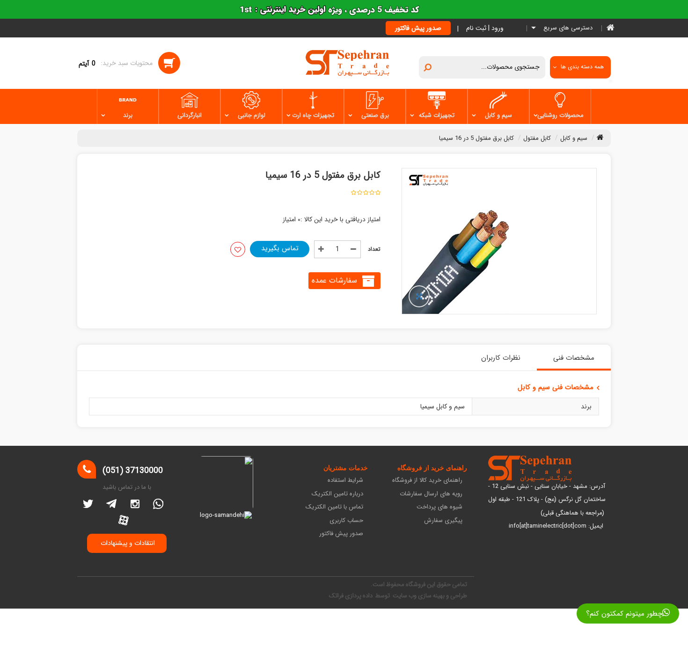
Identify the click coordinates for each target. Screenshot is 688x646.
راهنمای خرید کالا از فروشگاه (427, 480)
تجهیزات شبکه (436, 115)
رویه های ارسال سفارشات (431, 494)
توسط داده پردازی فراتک (360, 596)
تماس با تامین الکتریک (334, 507)
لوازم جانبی (251, 115)
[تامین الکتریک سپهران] (347, 63)
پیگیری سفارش (443, 520)
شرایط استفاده (345, 480)
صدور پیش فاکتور (418, 28)
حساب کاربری (346, 520)
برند (127, 115)
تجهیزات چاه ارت (313, 115)
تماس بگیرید (280, 248)
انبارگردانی (189, 115)
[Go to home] (600, 137)
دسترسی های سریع (567, 28)
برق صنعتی (375, 115)
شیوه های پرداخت (439, 507)
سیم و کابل (498, 115)
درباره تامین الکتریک (337, 494)
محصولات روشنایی (560, 115)
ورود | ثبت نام (485, 28)
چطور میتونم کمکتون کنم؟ (624, 613)
